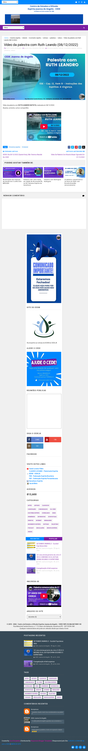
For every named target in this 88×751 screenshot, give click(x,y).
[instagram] (81, 2)
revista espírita (52, 528)
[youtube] (84, 2)
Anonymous (34, 709)
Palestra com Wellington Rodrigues (52, 180)
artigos (36, 505)
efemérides (31, 516)
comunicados (43, 509)
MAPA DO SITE (16, 744)
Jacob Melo (33, 483)
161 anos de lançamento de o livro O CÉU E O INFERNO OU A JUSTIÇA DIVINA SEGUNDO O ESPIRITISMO (48, 557)
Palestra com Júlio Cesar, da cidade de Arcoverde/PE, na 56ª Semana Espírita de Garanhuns (33, 182)
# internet (25, 147)
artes (30, 505)
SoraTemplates (15, 741)
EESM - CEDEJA (34, 473)
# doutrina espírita (14, 147)
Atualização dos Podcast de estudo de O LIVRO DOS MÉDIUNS (12, 181)
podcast (31, 528)
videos (60, 38)
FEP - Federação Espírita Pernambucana (43, 478)
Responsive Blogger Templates (41, 741)
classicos (45, 505)
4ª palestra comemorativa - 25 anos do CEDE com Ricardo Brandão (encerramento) (73, 182)
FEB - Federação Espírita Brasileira (41, 476)
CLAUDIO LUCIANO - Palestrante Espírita (43, 471)
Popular (53, 539)
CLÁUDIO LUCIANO (74, 741)
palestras (53, 38)
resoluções (40, 528)
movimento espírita (35, 38)
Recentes (34, 539)
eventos (30, 520)
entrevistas (42, 516)
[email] (76, 2)
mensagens (48, 520)
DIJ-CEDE (53, 509)
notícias (45, 38)
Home (6, 38)
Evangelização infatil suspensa (46, 568)
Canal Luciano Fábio (36, 469)
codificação (32, 509)
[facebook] (79, 2)
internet (24, 38)
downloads (46, 513)
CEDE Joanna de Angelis (38, 718)
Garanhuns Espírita (36, 481)
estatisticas (52, 516)
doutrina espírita (15, 38)
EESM (54, 513)
